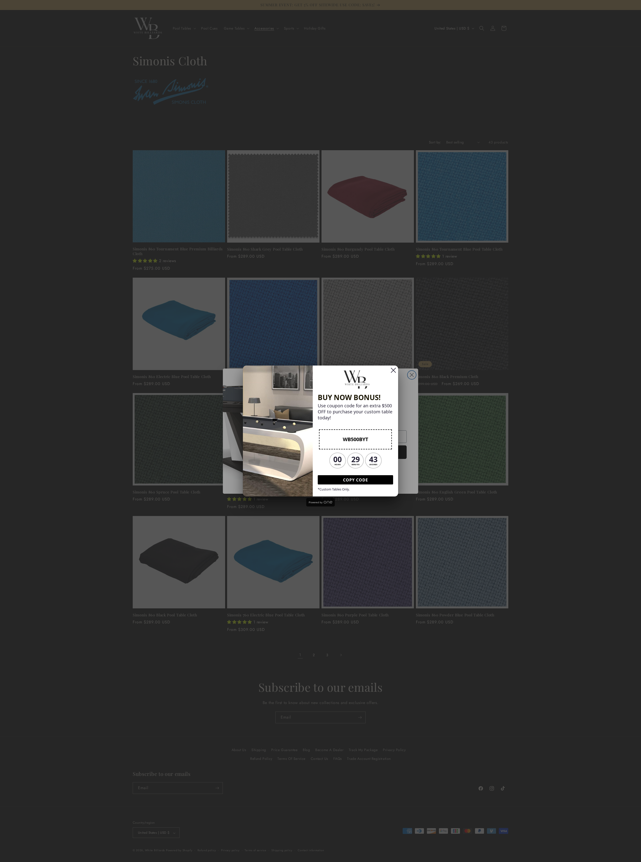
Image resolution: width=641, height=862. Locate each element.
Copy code (355, 480)
